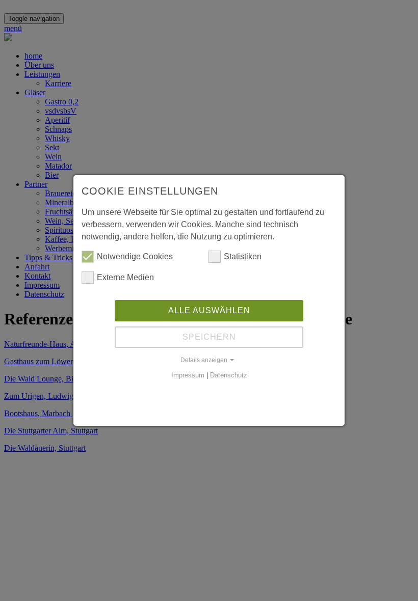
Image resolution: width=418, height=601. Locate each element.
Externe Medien (125, 277)
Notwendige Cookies (135, 256)
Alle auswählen (209, 310)
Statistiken (243, 256)
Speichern (209, 337)
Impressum (187, 375)
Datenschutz (228, 375)
